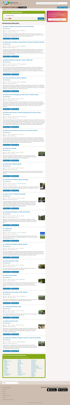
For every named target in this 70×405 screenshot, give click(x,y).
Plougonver (20, 369)
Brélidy (5, 363)
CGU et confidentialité (7, 387)
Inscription (60, 7)
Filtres (8, 18)
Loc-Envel (19, 361)
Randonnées (10, 7)
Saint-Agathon (33, 361)
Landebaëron (6, 375)
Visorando (4, 9)
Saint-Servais (33, 370)
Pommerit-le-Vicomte (21, 373)
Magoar (19, 364)
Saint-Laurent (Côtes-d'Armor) (36, 368)
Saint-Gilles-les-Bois (34, 365)
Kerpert (5, 372)
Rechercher (41, 18)
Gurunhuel (6, 369)
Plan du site (5, 389)
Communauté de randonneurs (8, 399)
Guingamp (6, 368)
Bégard (5, 360)
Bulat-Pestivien (7, 364)
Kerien (5, 370)
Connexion (65, 7)
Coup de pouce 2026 (6, 395)
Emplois (4, 391)
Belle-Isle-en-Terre (7, 361)
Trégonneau (33, 375)
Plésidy (19, 368)
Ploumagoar (20, 371)
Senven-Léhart (34, 371)
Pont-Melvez (20, 375)
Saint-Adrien (33, 360)
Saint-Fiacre (33, 364)
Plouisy (19, 370)
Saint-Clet (33, 362)
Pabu (19, 365)
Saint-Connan (33, 363)
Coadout (5, 365)
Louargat (19, 362)
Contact (4, 397)
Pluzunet (19, 372)
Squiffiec (32, 372)
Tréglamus (33, 373)
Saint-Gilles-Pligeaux (35, 366)
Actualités (4, 393)
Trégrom (32, 376)
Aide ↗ (16, 7)
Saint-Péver (33, 369)
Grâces (5, 366)
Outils (4, 7)
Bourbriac (6, 362)
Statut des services (31, 402)
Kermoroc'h (6, 371)
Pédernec (19, 366)
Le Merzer (19, 360)
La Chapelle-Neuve (7, 373)
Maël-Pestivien (20, 363)
